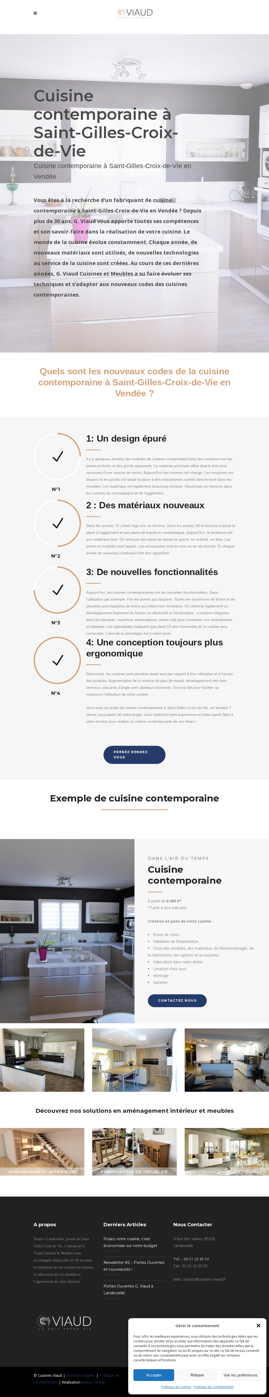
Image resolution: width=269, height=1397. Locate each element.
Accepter (154, 1375)
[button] (258, 1325)
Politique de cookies (176, 1387)
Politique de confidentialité (214, 1387)
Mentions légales (80, 1375)
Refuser (197, 1375)
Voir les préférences (241, 1375)
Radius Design (93, 1382)
